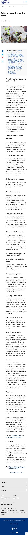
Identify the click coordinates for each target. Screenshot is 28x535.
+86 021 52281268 (5, 498)
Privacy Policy (14, 523)
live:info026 (15, 498)
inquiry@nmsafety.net (6, 504)
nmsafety (20, 50)
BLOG (10, 6)
